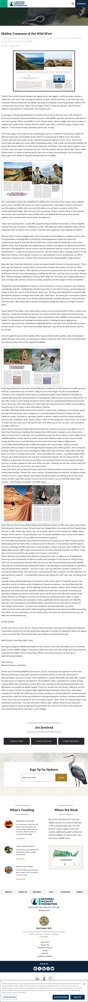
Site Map (44, 950)
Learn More (20, 838)
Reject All (77, 997)
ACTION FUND (65, 892)
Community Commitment (44, 956)
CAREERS (79, 892)
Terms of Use (45, 942)
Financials (45, 953)
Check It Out (20, 879)
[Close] (84, 983)
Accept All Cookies (61, 997)
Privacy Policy (45, 945)
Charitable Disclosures (45, 948)
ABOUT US (8, 892)
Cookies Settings (9, 997)
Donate (81, 4)
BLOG (51, 892)
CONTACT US (22, 892)
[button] (61, 777)
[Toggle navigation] (4, 3)
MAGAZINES (37, 892)
